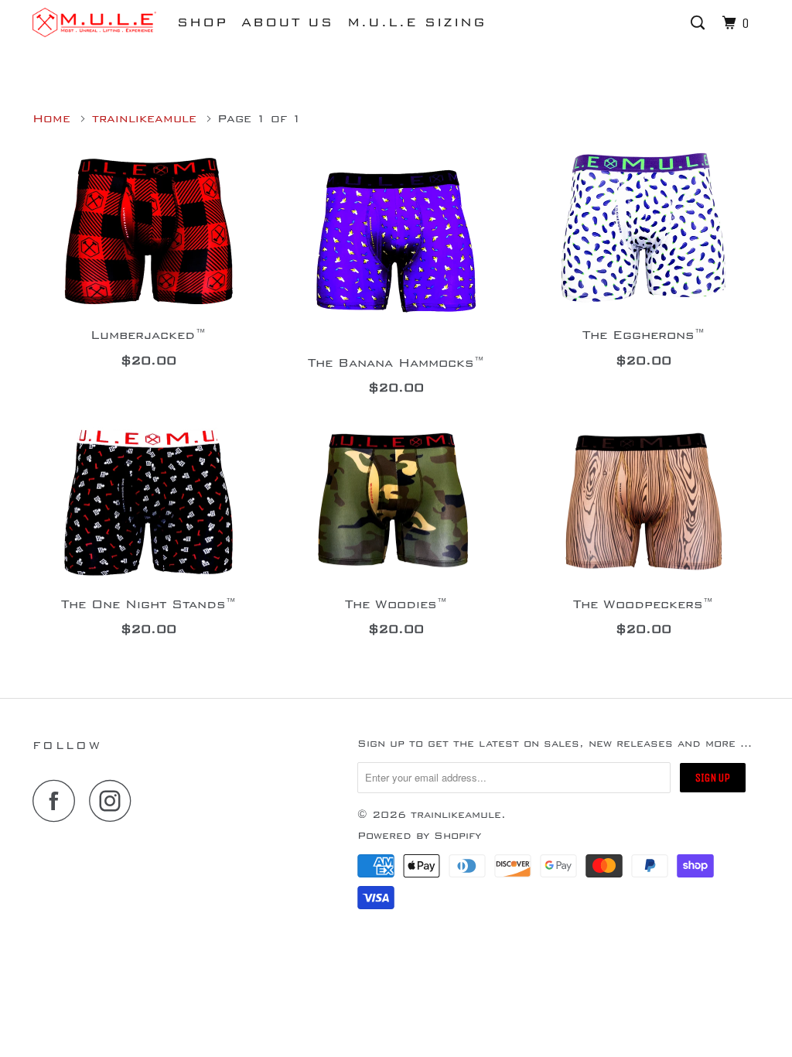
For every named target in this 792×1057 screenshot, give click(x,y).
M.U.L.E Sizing (416, 22)
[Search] (700, 23)
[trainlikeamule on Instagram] (114, 800)
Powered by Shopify (419, 836)
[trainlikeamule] (94, 22)
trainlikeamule (456, 815)
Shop (202, 22)
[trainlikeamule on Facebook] (58, 800)
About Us (287, 22)
